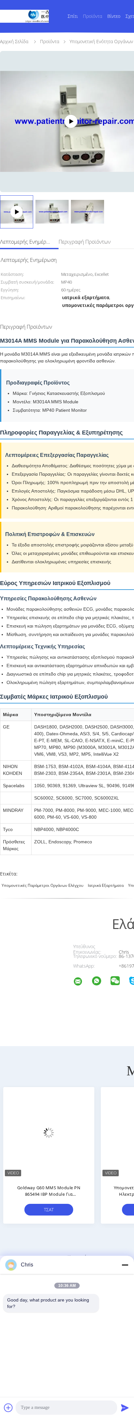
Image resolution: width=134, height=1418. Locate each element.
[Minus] (125, 1265)
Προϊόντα (92, 16)
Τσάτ (49, 1209)
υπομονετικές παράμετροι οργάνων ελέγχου (42, 885)
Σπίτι (73, 16)
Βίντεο (113, 16)
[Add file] (8, 1407)
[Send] (125, 1407)
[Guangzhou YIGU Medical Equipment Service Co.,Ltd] (82, 982)
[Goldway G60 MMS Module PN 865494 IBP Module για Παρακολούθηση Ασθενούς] (48, 1132)
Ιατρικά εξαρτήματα (106, 885)
